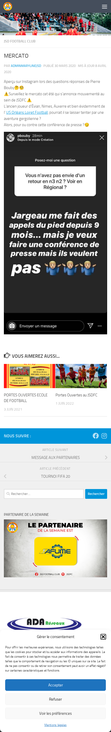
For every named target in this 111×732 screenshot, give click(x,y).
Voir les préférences (55, 713)
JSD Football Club (20, 41)
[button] (103, 636)
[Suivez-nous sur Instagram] (104, 436)
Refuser (55, 699)
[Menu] (104, 6)
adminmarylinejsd (26, 66)
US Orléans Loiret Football (27, 112)
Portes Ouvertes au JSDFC (76, 395)
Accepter (55, 685)
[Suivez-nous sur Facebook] (96, 436)
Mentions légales (55, 725)
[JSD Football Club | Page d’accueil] (9, 6)
